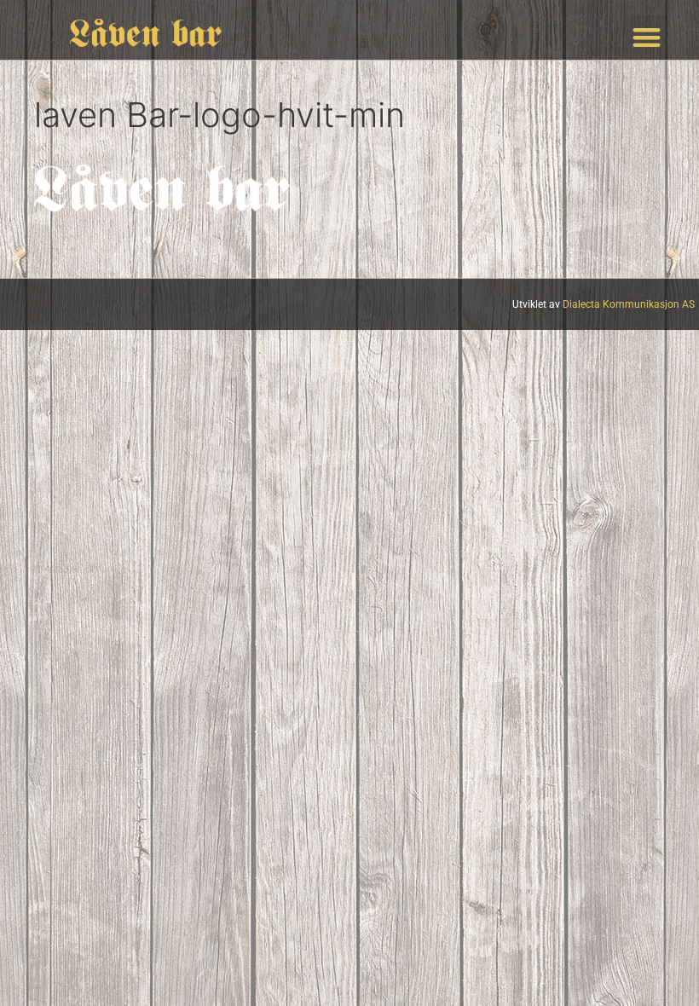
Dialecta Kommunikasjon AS (629, 304)
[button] (647, 38)
